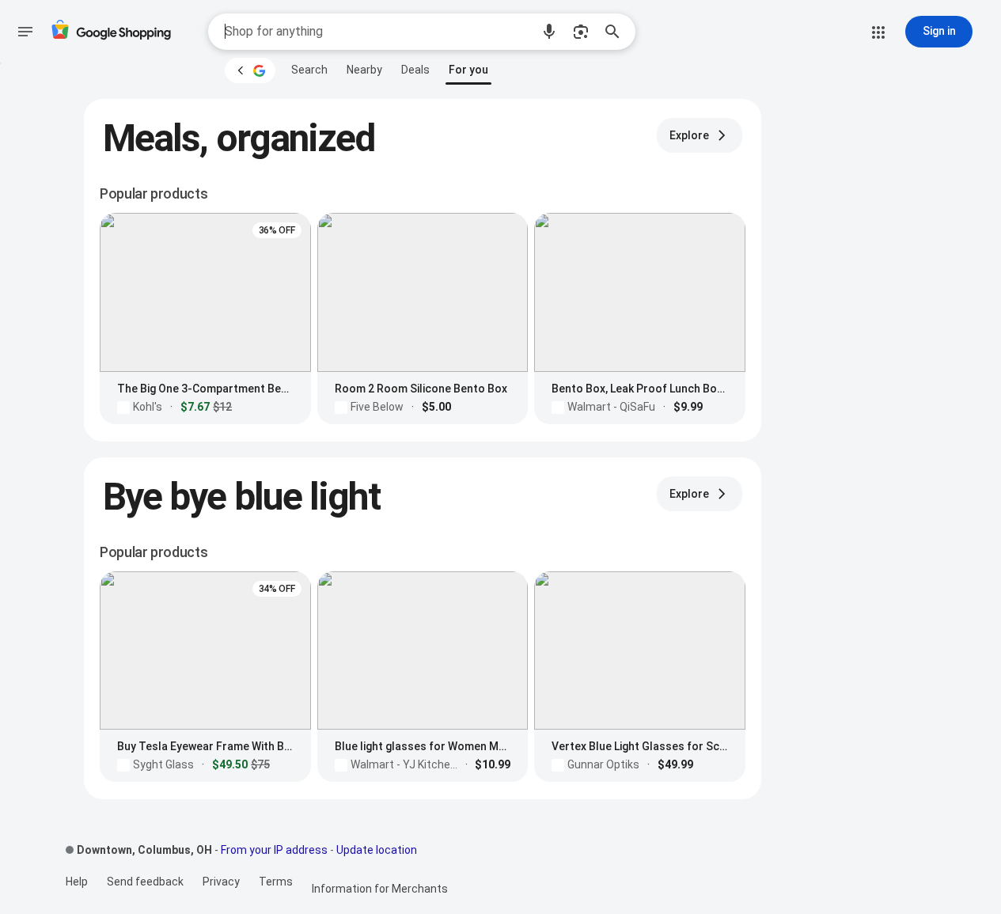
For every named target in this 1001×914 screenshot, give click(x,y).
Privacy (221, 881)
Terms (276, 881)
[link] (309, 69)
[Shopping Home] (111, 32)
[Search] (617, 31)
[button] (549, 31)
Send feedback (145, 881)
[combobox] (377, 31)
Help (77, 881)
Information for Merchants (380, 888)
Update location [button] (376, 850)
